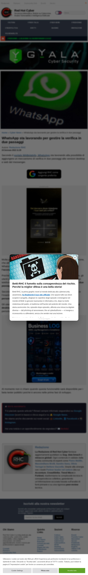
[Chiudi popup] (75, 257)
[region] (44, 564)
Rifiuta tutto (45, 570)
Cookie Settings (17, 570)
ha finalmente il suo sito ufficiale (36, 295)
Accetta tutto (72, 570)
